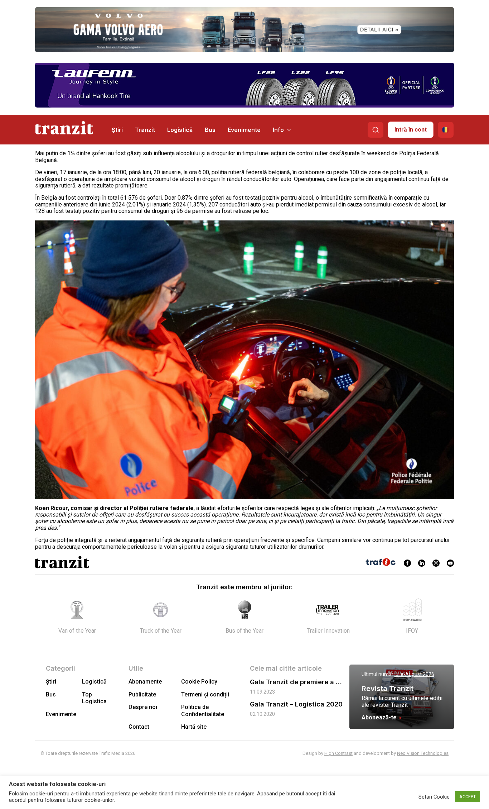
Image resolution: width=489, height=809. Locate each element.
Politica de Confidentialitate (202, 710)
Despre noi (143, 707)
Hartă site (194, 726)
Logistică (180, 129)
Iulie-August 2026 (414, 674)
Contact (139, 726)
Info (278, 129)
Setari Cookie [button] (434, 797)
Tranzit (145, 129)
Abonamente (145, 681)
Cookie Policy (199, 681)
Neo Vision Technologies (423, 753)
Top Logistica (94, 698)
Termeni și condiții (205, 694)
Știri (117, 129)
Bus (210, 129)
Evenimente (244, 129)
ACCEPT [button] (467, 796)
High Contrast (338, 753)
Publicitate (142, 694)
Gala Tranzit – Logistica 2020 (296, 704)
